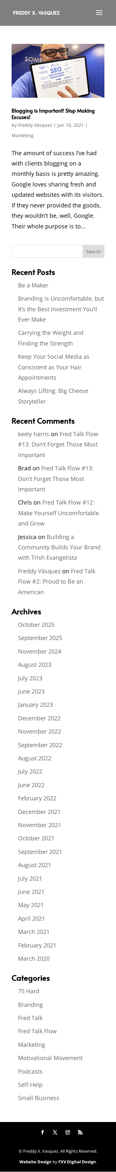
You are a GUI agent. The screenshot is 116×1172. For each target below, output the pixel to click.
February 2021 (37, 945)
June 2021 (31, 892)
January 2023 (35, 704)
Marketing (23, 135)
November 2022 (39, 731)
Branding (30, 1004)
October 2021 (36, 838)
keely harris (33, 434)
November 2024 (39, 651)
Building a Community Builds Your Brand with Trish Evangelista (59, 547)
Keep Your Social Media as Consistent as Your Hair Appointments (54, 367)
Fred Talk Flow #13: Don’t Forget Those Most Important (58, 444)
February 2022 (37, 798)
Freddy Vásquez (35, 125)
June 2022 (31, 785)
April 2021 (31, 918)
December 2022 (39, 718)
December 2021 (39, 812)
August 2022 (34, 758)
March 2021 (34, 932)
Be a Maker (33, 285)
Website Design (35, 1162)
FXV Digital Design (77, 1162)
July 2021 (30, 878)
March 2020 (34, 958)
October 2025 (36, 624)
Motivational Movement (50, 1058)
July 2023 (30, 678)
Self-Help (30, 1084)
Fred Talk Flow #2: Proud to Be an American (56, 581)
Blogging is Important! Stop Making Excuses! (53, 113)
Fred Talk (30, 1018)
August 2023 (34, 664)
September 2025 (40, 638)
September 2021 (40, 852)
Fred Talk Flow (37, 1031)
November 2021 (39, 825)
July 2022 (30, 771)
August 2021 (34, 865)
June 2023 (31, 691)
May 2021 (31, 905)
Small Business (38, 1098)
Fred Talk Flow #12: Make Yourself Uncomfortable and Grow (58, 512)
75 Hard (28, 991)
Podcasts (30, 1071)
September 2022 (40, 745)
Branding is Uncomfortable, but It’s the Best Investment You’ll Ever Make (61, 309)
